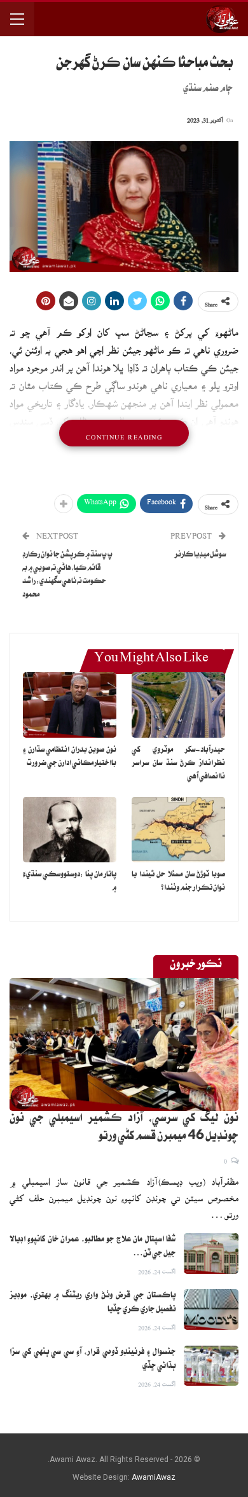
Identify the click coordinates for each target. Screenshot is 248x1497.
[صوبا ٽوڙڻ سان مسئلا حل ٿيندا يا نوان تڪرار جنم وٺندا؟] (178, 829)
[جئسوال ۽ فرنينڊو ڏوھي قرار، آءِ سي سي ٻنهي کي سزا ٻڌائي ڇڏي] (211, 1366)
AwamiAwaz (154, 1477)
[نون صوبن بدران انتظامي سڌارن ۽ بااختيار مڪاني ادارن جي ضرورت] (69, 705)
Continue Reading (124, 433)
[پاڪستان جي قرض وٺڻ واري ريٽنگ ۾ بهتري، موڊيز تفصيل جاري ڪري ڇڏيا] (211, 1309)
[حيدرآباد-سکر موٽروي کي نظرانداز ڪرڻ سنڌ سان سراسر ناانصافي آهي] (178, 705)
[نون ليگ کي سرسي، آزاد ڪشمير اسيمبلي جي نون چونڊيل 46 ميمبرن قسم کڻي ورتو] (124, 1044)
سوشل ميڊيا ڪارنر (200, 555)
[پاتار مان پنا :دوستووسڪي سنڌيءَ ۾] (69, 829)
